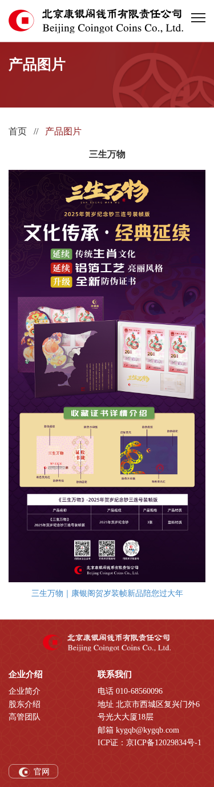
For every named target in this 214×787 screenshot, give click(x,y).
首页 (18, 131)
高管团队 (25, 717)
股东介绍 (25, 704)
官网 (40, 772)
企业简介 (25, 691)
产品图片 (63, 131)
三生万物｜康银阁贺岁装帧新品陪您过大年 (107, 593)
